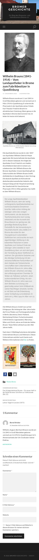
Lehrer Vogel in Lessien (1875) (13, 402)
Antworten (7, 444)
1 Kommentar (24, 93)
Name (5, 495)
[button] (5, 374)
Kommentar (7, 471)
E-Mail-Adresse (9, 505)
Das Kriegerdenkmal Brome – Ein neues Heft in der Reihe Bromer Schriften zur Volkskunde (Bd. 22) (19, 391)
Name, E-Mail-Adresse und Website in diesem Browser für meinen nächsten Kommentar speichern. (18, 527)
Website (6, 515)
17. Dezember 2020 (10, 93)
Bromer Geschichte (19, 8)
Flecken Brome (11, 382)
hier (25, 340)
